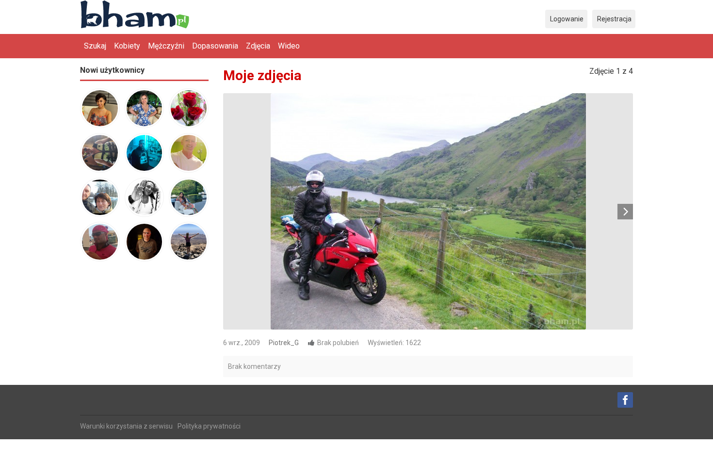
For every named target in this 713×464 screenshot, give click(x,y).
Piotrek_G (284, 343)
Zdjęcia (258, 45)
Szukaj (95, 45)
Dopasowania (215, 45)
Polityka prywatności (209, 426)
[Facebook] (625, 400)
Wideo (289, 45)
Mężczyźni (166, 45)
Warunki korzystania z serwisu (126, 426)
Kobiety (127, 45)
